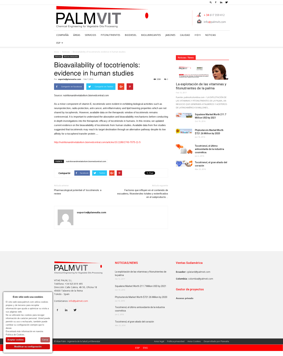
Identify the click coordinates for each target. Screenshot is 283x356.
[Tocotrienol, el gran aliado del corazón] (184, 164)
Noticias (66, 51)
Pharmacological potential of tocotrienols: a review (77, 192)
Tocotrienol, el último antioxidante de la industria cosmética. (209, 149)
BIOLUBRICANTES (151, 35)
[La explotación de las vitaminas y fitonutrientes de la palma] (202, 72)
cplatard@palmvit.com (198, 271)
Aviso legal (159, 341)
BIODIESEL (131, 35)
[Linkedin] (221, 2)
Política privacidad (175, 341)
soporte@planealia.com (69, 79)
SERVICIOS (90, 35)
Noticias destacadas (71, 56)
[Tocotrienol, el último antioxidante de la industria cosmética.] (184, 149)
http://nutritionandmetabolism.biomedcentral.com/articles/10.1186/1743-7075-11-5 (97, 142)
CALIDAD (185, 35)
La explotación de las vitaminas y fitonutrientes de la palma (201, 86)
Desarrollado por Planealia (216, 341)
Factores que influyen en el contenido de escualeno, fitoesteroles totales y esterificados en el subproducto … (142, 194)
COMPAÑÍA (62, 35)
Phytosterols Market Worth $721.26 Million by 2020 (141, 297)
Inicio (56, 51)
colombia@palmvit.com (200, 278)
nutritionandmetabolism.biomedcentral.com (86, 161)
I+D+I (198, 35)
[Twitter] (226, 2)
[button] (210, 2)
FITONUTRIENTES (110, 35)
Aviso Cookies (194, 341)
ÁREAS (76, 35)
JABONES (170, 35)
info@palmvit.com (78, 300)
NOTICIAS (210, 35)
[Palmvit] (142, 18)
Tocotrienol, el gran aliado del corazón (134, 321)
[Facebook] (215, 2)
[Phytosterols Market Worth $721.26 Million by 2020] (184, 130)
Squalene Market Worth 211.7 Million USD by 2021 (140, 286)
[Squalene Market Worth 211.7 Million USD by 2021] (184, 115)
